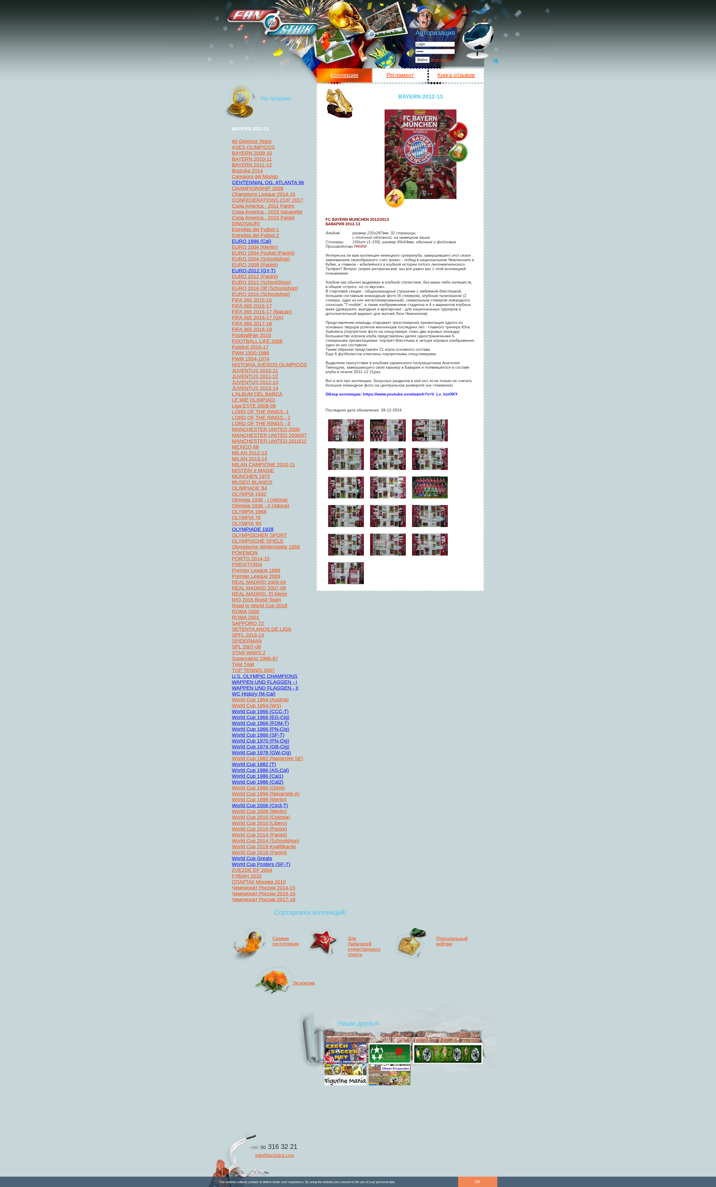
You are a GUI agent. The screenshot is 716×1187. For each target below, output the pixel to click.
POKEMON (245, 553)
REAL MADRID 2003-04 (259, 582)
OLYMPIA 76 (246, 517)
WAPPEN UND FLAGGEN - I (264, 682)
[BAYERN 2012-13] (420, 154)
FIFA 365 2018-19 (252, 329)
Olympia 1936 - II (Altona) (260, 506)
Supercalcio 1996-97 (255, 658)
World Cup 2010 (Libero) (259, 823)
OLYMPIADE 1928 (253, 529)
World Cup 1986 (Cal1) (257, 776)
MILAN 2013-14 (249, 459)
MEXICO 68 (245, 447)
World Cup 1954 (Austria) (260, 700)
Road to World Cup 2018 (259, 605)
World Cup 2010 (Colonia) (261, 817)
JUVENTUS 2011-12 (255, 376)
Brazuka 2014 (247, 171)
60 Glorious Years (252, 141)
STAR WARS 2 (248, 652)
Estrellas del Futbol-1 (255, 229)
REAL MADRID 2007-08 (259, 588)
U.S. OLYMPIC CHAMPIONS (264, 676)
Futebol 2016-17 (250, 347)
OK (477, 1182)
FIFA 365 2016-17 (252, 306)
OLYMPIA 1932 (249, 494)
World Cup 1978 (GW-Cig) (261, 752)
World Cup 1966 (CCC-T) (260, 711)
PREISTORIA (247, 564)
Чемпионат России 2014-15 (263, 888)
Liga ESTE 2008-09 (254, 406)
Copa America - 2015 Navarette (267, 212)
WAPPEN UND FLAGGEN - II (265, 688)
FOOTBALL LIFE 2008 (257, 341)
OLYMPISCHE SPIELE (258, 541)
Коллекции (344, 75)
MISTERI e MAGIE (253, 470)
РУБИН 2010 (247, 876)
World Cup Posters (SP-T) (261, 864)
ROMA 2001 (245, 617)
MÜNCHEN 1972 (251, 476)
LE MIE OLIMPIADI (253, 400)
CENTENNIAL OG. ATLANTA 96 (268, 182)
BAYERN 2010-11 (252, 159)
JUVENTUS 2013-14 (255, 388)
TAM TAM (243, 664)
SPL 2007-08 (246, 647)
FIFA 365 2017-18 (252, 323)
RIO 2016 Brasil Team (256, 600)
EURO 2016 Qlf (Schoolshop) (265, 288)
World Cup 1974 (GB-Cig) (260, 747)
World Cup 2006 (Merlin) (259, 811)
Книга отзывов (456, 75)
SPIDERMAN (247, 641)
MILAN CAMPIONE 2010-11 (263, 464)
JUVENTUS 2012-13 (255, 382)
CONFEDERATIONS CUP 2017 (267, 200)
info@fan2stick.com (274, 1155)
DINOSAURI (246, 223)
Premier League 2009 (256, 576)
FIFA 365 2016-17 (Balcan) (262, 312)
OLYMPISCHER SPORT (259, 535)
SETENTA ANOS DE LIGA (261, 629)
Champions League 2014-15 (263, 194)
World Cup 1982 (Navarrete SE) (267, 758)
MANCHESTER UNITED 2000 (266, 429)
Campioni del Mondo (255, 176)
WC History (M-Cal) (253, 694)
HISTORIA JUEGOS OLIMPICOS (269, 364)
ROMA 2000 (245, 611)
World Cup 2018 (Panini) (259, 852)
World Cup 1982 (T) (254, 764)
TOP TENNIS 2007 (253, 670)
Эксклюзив (304, 983)
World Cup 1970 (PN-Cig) (260, 741)
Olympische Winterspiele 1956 (266, 547)
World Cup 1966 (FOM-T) (260, 723)
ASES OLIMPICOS (253, 147)
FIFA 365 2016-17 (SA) (257, 317)
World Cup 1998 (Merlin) (259, 799)
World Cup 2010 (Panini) (259, 829)
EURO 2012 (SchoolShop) (261, 282)
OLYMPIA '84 (247, 523)
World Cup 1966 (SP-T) (258, 735)
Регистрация (440, 60)
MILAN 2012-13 (249, 453)
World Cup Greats (252, 858)
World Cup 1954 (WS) (256, 705)
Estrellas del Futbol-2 (255, 235)
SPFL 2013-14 (248, 635)
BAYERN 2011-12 (252, 165)
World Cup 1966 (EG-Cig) (260, 717)
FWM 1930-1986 (250, 353)
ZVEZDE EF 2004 (252, 870)
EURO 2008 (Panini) (255, 265)
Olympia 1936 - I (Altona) (260, 500)
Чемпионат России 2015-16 (263, 893)
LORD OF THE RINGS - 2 (261, 417)
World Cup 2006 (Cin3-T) (260, 805)
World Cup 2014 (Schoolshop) (265, 841)
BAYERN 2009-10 (252, 153)
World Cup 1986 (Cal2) (257, 782)
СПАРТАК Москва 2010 (259, 882)
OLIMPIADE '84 (249, 488)
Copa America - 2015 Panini (263, 218)
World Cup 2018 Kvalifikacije (264, 846)
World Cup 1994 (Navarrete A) (266, 794)
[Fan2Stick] (272, 22)
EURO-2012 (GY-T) (253, 270)
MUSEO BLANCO (252, 482)
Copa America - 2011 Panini (263, 206)
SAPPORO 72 (248, 623)
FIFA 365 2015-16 (252, 300)
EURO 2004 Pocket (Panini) (263, 253)
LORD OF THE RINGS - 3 (261, 423)
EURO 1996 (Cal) (251, 241)
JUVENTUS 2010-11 (255, 370)
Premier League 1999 (256, 570)
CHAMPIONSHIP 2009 (257, 188)
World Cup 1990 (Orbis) (258, 788)
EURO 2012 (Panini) (255, 276)
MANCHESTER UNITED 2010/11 (269, 441)
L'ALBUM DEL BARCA (257, 394)
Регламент (400, 75)
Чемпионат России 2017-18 (263, 899)
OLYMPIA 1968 (249, 511)
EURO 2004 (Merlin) (254, 247)
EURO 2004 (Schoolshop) (261, 259)
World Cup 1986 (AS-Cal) (260, 770)
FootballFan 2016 (251, 335)
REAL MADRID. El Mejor (259, 594)
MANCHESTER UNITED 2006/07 (269, 435)
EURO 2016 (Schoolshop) (261, 294)
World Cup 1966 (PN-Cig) (260, 729)
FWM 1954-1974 (250, 359)
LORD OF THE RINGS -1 (260, 412)
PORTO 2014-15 (251, 558)
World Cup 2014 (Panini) (259, 835)
